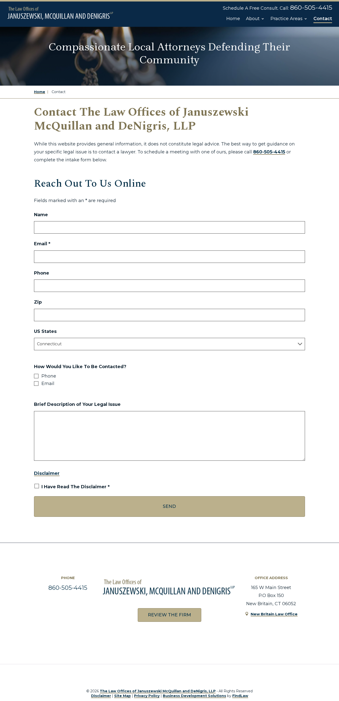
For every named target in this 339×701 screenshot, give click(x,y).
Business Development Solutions (194, 696)
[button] (329, 662)
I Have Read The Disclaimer (75, 487)
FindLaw (240, 696)
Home (233, 18)
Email (42, 243)
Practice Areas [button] (287, 18)
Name (41, 214)
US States (45, 331)
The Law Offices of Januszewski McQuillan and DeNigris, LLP (158, 691)
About (253, 18)
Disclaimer (47, 473)
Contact (322, 18)
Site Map (122, 696)
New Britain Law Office (274, 614)
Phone (41, 273)
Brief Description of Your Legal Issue (77, 404)
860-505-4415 (311, 7)
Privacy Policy (147, 696)
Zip (38, 302)
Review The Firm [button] (169, 615)
